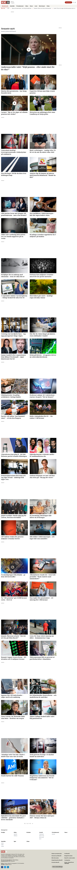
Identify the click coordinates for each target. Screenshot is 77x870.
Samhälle (12, 6)
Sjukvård (15, 834)
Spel (15, 841)
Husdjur (3, 832)
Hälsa (26, 6)
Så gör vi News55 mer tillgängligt (69, 863)
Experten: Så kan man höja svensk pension (26, 8)
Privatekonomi (19, 6)
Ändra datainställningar (58, 866)
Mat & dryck (42, 6)
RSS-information (55, 857)
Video (48, 6)
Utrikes (2, 846)
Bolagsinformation (68, 855)
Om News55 (67, 853)
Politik (2, 844)
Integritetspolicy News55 (57, 860)
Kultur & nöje (41, 835)
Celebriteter (41, 834)
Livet (36, 6)
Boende (53, 834)
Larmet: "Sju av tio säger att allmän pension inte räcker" (48, 8)
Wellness (15, 835)
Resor (31, 6)
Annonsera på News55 (56, 855)
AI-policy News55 (55, 862)
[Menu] (75, 2)
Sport (40, 838)
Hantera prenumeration (57, 853)
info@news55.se (8, 864)
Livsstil (41, 832)
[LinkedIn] (8, 867)
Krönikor (29, 832)
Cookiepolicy (67, 860)
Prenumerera (68, 2)
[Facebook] (2, 867)
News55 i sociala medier (69, 857)
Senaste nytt (5, 6)
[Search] (73, 2)
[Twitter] (5, 867)
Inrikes (2, 843)
